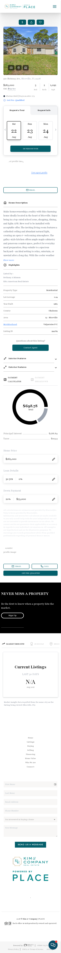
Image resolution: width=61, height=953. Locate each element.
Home (30, 738)
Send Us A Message (30, 844)
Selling (30, 750)
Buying (30, 746)
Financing (30, 754)
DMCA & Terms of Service (32, 949)
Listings (30, 742)
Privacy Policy (13, 949)
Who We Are (30, 762)
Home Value (30, 758)
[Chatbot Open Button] (53, 945)
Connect (30, 767)
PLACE (41, 919)
